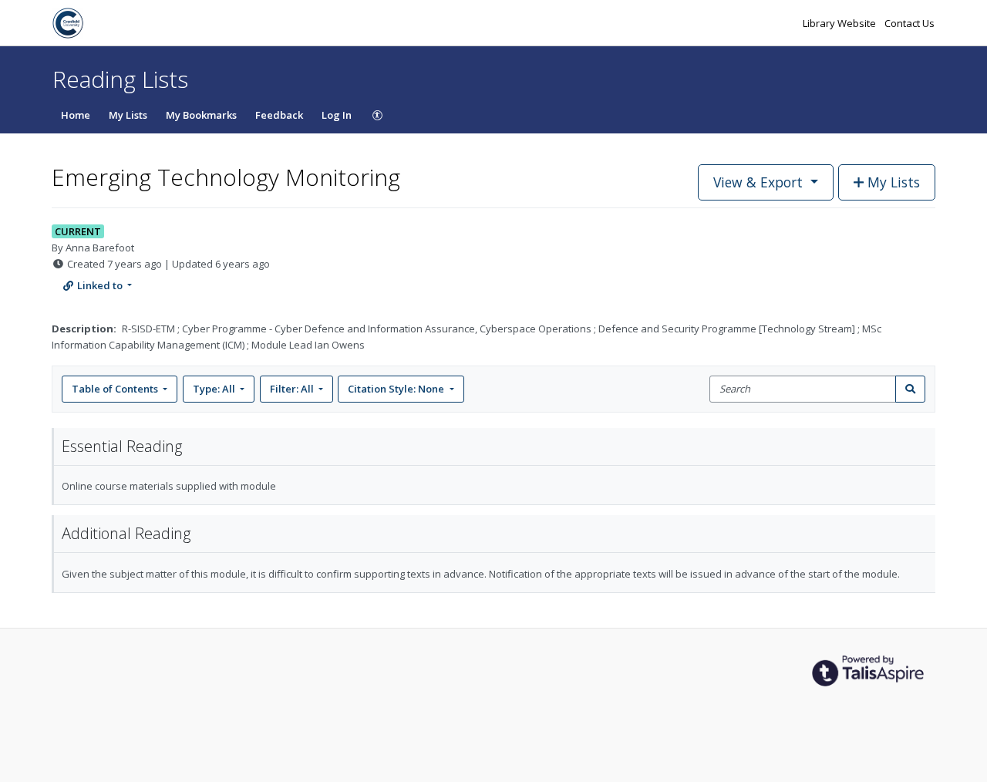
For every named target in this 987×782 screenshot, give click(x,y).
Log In (337, 115)
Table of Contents (115, 389)
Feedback (279, 115)
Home (75, 115)
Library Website (840, 23)
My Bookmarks (201, 115)
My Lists (128, 115)
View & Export (758, 182)
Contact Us (909, 23)
